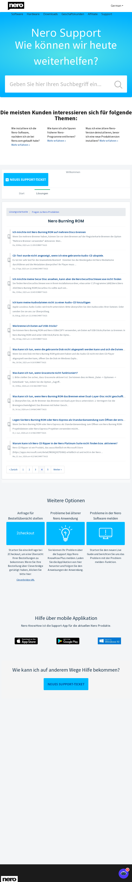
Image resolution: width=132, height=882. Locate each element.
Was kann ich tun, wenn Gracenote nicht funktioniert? (45, 372)
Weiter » (57, 469)
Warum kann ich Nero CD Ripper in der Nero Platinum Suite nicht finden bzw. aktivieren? (65, 443)
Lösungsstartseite (18, 211)
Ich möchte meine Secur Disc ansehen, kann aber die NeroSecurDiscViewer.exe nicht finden (67, 279)
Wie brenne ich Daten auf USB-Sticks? (35, 325)
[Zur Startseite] (18, 5)
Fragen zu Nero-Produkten (45, 211)
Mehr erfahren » (20, 144)
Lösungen (42, 193)
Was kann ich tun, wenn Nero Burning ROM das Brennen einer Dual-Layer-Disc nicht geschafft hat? (71, 396)
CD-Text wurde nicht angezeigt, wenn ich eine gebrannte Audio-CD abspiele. (58, 255)
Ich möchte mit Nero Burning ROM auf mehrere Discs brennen (49, 232)
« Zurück (13, 469)
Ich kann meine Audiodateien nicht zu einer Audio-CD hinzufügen (51, 302)
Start (21, 193)
